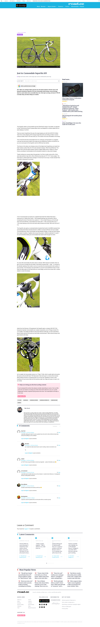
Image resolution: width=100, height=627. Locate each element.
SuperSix (19, 402)
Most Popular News (27, 570)
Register (27, 438)
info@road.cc (73, 600)
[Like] (57, 432)
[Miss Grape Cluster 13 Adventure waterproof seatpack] (72, 90)
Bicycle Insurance (32, 607)
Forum (29, 599)
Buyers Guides (20, 604)
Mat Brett (27, 408)
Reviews (19, 602)
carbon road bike (54, 400)
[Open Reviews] (46, 6)
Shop (29, 606)
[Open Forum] (69, 6)
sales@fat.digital (76, 604)
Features (19, 606)
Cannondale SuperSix (34, 400)
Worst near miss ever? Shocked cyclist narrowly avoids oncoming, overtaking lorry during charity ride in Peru (25, 584)
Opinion (30, 601)
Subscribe (22, 396)
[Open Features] (63, 6)
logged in (26, 528)
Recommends (31, 604)
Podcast (30, 602)
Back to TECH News (22, 32)
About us (19, 599)
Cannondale (25, 400)
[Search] (1, 1)
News (18, 601)
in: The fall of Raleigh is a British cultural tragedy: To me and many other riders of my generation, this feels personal (71, 556)
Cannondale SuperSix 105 (44, 400)
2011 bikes (19, 400)
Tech (18, 607)
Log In (22, 438)
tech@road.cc (71, 602)
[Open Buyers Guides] (56, 6)
